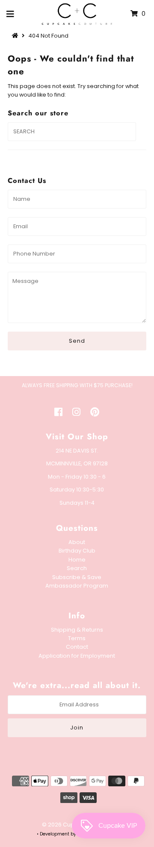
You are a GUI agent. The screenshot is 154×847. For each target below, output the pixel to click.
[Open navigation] (10, 14)
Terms (77, 638)
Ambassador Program (76, 585)
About (76, 542)
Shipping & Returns (77, 629)
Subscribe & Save (76, 577)
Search (77, 568)
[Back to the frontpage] (16, 36)
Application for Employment (76, 655)
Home (77, 559)
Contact (77, 646)
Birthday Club (77, 550)
